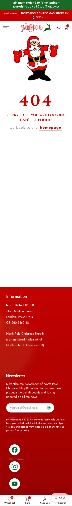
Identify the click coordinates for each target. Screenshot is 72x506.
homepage (50, 127)
